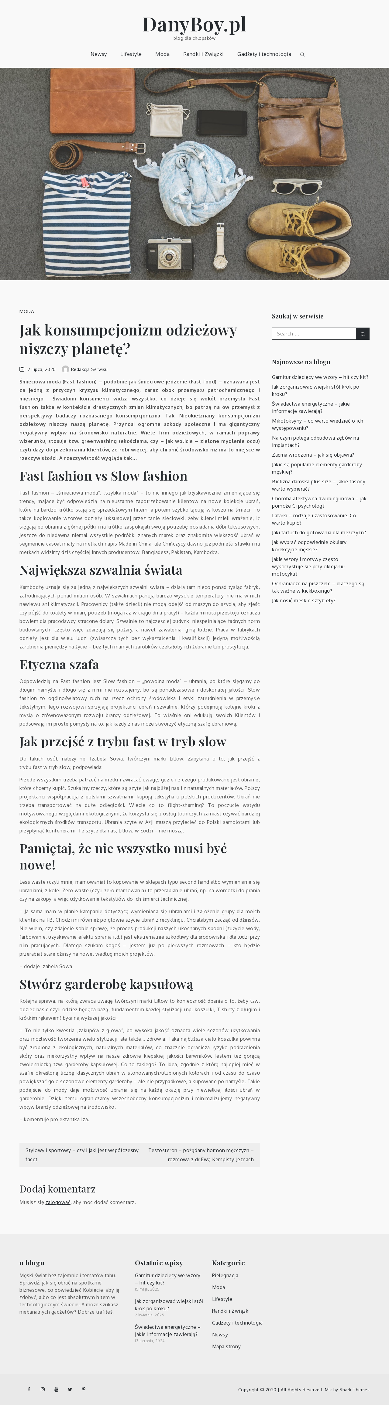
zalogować (58, 1202)
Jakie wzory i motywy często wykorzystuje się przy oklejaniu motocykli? (308, 566)
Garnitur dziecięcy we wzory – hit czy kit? (320, 377)
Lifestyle (131, 54)
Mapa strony (226, 1346)
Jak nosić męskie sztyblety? (304, 600)
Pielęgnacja (225, 1275)
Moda (162, 54)
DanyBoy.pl (194, 23)
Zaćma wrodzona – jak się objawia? (313, 455)
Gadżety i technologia (264, 54)
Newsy (99, 54)
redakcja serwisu (89, 369)
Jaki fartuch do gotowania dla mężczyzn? (319, 532)
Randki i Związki (203, 54)
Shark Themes (354, 1389)
